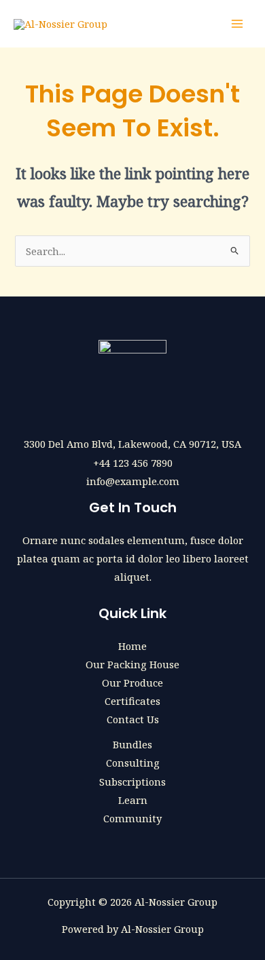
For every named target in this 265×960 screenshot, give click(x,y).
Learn (132, 800)
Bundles (132, 744)
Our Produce (132, 682)
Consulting (133, 762)
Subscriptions (132, 781)
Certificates (132, 701)
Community (132, 818)
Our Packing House (132, 664)
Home (132, 646)
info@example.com (132, 481)
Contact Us (133, 719)
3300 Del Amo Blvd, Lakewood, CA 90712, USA (132, 443)
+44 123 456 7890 (133, 462)
